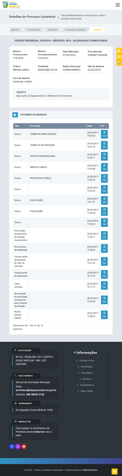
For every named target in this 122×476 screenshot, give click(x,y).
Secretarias (86, 373)
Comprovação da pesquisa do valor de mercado (21, 261)
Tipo (16, 126)
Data (89, 126)
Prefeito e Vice (87, 361)
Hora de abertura (21, 78)
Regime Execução (71, 66)
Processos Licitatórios (75, 29)
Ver (102, 126)
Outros (17, 134)
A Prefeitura (87, 367)
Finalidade (43, 66)
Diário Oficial (87, 391)
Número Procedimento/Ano (47, 53)
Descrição (35, 126)
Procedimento (95, 51)
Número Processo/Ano (20, 53)
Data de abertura (96, 66)
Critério (17, 66)
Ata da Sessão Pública (17, 314)
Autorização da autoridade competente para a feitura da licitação (20, 299)
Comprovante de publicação (20, 274)
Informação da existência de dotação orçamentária (20, 235)
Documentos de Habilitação (21, 248)
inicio (16, 29)
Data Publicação (71, 51)
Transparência (33, 29)
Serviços (87, 379)
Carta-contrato (18, 285)
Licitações (52, 29)
